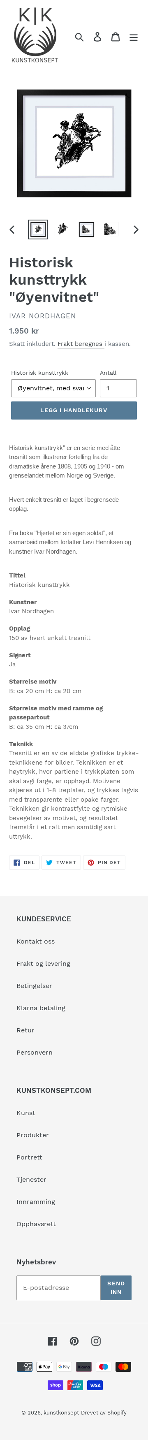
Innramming (35, 1202)
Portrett (29, 1157)
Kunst (25, 1113)
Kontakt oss (35, 941)
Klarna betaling (40, 1008)
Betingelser (34, 986)
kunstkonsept (61, 1413)
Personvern (34, 1052)
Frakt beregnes (81, 344)
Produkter (32, 1135)
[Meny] (134, 36)
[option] (38, 229)
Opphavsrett (36, 1224)
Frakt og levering (43, 963)
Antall (108, 372)
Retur (25, 1030)
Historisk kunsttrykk (39, 372)
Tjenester (31, 1179)
